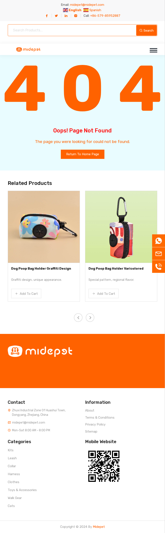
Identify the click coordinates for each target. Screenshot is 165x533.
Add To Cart (28, 294)
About (89, 410)
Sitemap (91, 431)
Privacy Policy (95, 424)
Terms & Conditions (100, 417)
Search (148, 30)
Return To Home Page (82, 154)
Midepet (99, 527)
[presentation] (78, 317)
